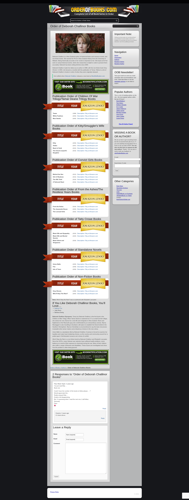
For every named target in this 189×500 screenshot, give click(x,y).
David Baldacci (120, 101)
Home (116, 55)
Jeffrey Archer (120, 110)
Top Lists (119, 190)
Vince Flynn (119, 114)
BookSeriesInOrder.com (123, 199)
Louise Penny (120, 118)
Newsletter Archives (122, 188)
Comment (57, 443)
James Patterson (121, 108)
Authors (63, 367)
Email (55, 439)
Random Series (119, 61)
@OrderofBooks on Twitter (124, 195)
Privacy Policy (54, 492)
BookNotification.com (98, 76)
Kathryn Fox (58, 308)
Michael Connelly (121, 112)
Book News (120, 186)
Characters (117, 57)
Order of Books (55, 367)
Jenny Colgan (120, 116)
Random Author (119, 64)
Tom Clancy (119, 103)
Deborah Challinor (70, 76)
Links (118, 192)
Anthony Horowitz (121, 105)
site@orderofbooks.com (121, 153)
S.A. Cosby (119, 107)
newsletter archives (120, 81)
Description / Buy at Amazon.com (87, 113)
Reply (104, 408)
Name (55, 434)
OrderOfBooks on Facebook (124, 193)
